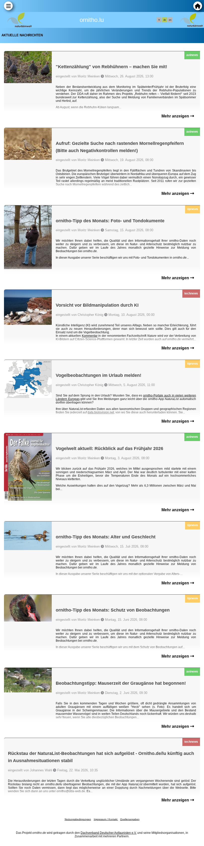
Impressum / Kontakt (106, 819)
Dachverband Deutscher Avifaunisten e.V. (109, 833)
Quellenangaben (130, 819)
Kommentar (90, 336)
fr (159, 20)
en (170, 20)
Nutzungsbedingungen (78, 819)
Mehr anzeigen (175, 116)
